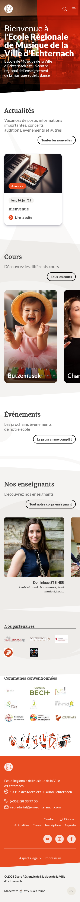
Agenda (70, 825)
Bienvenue (19, 209)
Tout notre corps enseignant (50, 504)
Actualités (21, 825)
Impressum (53, 858)
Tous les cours (61, 277)
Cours (37, 825)
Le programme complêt (54, 439)
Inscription (53, 825)
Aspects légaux (30, 858)
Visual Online (36, 891)
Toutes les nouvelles (56, 140)
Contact (50, 819)
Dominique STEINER (48, 582)
